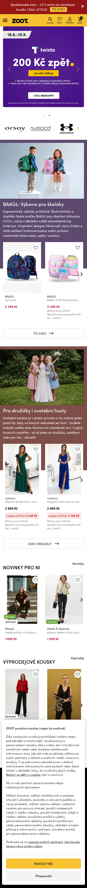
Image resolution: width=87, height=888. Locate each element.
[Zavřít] (82, 7)
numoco (10, 498)
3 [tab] (50, 115)
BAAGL (9, 296)
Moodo (9, 629)
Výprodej (77, 658)
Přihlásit (70, 22)
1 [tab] (37, 115)
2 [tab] (43, 115)
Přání (59, 22)
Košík (79, 20)
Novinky (78, 563)
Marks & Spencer (58, 629)
